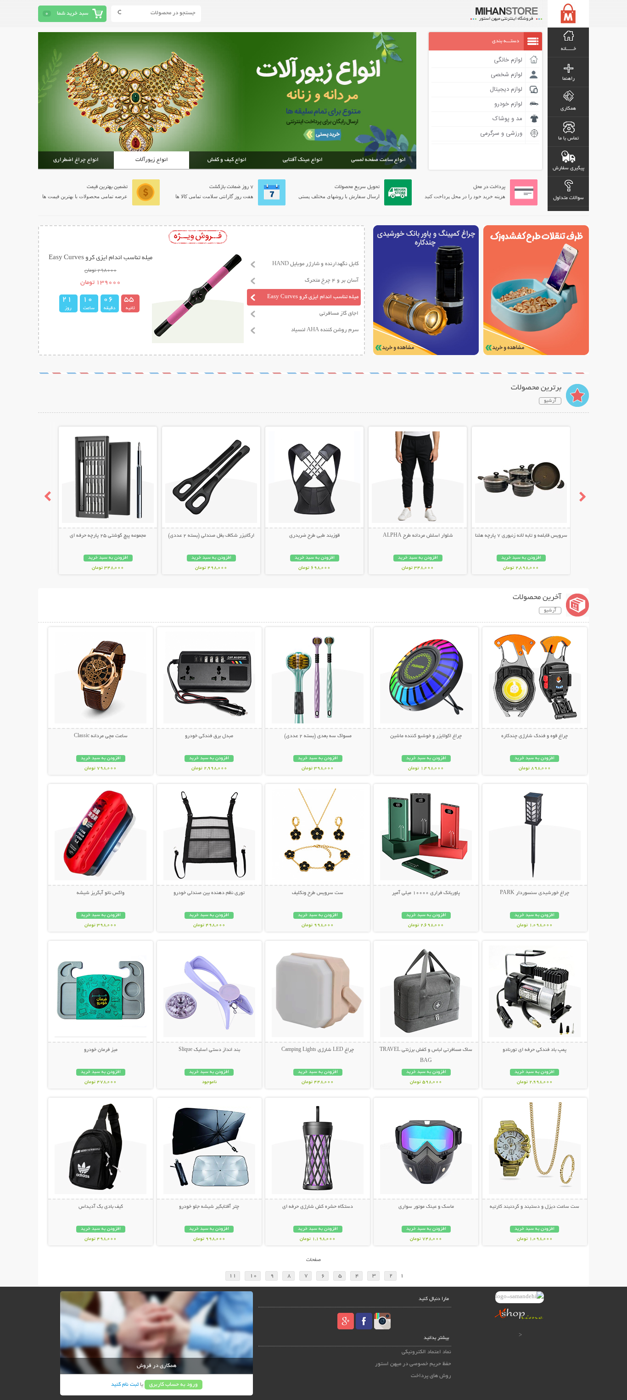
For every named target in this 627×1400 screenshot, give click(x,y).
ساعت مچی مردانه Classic (101, 736)
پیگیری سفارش (568, 168)
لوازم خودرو (508, 104)
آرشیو (550, 401)
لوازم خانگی (508, 60)
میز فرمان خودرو (101, 1050)
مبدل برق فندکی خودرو (209, 736)
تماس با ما (568, 138)
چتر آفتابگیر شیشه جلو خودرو (209, 1207)
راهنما (568, 79)
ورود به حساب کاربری (173, 1385)
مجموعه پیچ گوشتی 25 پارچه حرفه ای (108, 536)
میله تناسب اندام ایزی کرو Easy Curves (312, 297)
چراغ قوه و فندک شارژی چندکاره (534, 736)
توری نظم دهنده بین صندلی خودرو (209, 893)
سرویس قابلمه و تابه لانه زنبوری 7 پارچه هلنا (521, 536)
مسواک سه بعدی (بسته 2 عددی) (318, 736)
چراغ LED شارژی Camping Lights (317, 1050)
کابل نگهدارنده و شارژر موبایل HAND (315, 264)
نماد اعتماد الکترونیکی (426, 1352)
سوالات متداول (568, 198)
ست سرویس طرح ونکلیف (317, 893)
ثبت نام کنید (125, 1385)
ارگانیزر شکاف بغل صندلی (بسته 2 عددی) (211, 536)
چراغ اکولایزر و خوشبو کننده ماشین (426, 736)
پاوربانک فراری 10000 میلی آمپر (426, 893)
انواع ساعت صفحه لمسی (378, 160)
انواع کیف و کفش (226, 160)
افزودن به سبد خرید (521, 558)
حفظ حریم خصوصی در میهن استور (413, 1364)
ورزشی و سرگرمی (501, 133)
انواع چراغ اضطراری (76, 160)
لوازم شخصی (506, 75)
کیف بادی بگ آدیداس (100, 1207)
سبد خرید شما (72, 14)
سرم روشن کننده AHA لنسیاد (324, 330)
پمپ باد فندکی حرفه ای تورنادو (534, 1050)
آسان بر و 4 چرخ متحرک (331, 280)
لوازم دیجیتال (506, 89)
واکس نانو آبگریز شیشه (100, 893)
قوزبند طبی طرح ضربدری (314, 536)
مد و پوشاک (507, 119)
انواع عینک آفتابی (303, 160)
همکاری (568, 108)
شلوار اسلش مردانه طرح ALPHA (418, 536)
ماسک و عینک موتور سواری (426, 1207)
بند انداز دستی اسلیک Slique (209, 1050)
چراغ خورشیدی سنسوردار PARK (534, 893)
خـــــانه (568, 49)
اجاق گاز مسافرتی (338, 314)
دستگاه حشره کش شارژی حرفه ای (317, 1207)
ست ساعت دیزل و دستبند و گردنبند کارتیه (534, 1207)
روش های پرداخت (431, 1376)
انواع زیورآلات (151, 160)
